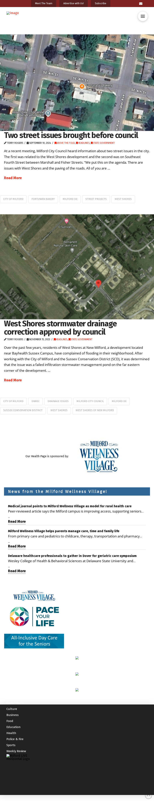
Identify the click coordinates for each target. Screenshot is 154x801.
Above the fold (65, 143)
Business (12, 715)
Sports (10, 745)
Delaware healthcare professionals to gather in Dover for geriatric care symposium (72, 556)
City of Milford (13, 198)
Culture (11, 709)
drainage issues (58, 401)
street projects (96, 198)
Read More (13, 178)
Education (13, 727)
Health (11, 733)
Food (9, 721)
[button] (143, 16)
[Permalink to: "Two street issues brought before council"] (77, 82)
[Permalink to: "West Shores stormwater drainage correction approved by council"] (77, 266)
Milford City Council (90, 401)
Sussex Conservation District (23, 410)
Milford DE (70, 198)
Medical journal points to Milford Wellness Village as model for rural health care (70, 506)
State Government (104, 143)
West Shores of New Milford (95, 410)
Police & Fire (14, 739)
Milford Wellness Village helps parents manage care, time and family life (63, 531)
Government (15, 703)
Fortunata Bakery (43, 198)
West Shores (123, 198)
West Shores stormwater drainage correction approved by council (60, 328)
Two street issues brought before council (71, 135)
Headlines (84, 143)
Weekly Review (16, 751)
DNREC (35, 401)
